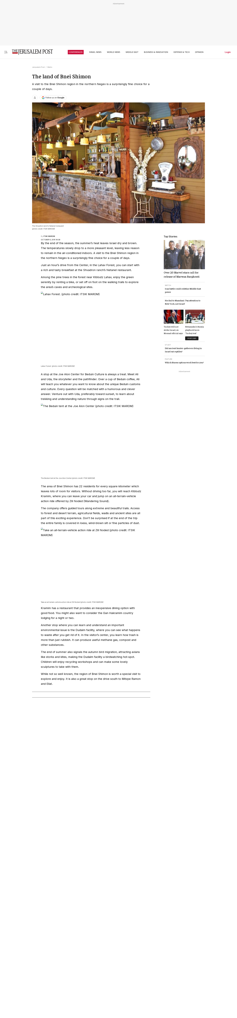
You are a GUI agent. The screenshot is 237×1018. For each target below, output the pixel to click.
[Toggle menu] (5, 52)
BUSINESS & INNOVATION (156, 52)
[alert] (24, 986)
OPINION (199, 52)
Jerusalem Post (38, 67)
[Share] (35, 97)
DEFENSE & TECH (181, 52)
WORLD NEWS (113, 52)
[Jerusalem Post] (30, 52)
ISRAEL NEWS (95, 52)
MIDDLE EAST (132, 52)
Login (228, 52)
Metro (49, 67)
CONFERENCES (76, 52)
